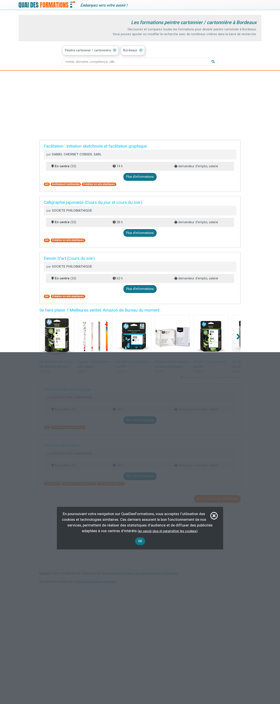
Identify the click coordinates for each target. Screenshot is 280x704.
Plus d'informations (140, 177)
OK (140, 541)
